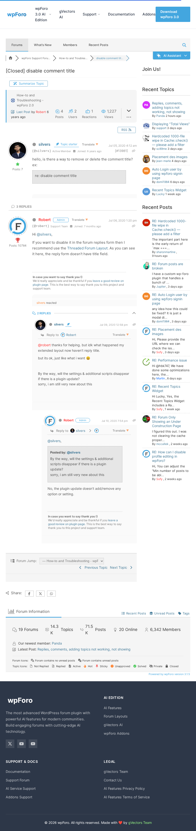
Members (70, 45)
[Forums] (10, 58)
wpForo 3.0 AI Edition (41, 14)
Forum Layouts (116, 716)
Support (90, 14)
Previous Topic (95, 567)
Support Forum (18, 780)
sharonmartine (165, 252)
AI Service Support (21, 788)
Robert (41, 112)
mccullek (162, 444)
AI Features (113, 708)
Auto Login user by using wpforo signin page (167, 173)
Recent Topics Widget (169, 190)
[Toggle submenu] (50, 14)
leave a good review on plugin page (83, 522)
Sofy (159, 352)
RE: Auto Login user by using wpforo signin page (169, 299)
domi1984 (162, 182)
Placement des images (169, 157)
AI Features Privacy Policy (124, 788)
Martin (160, 378)
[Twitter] (10, 743)
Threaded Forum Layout (87, 248)
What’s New (43, 45)
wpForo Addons (117, 733)
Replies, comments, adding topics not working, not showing (168, 107)
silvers (44, 144)
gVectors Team (116, 771)
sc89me (161, 148)
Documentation (121, 14)
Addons (149, 14)
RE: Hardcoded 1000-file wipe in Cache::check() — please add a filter (169, 227)
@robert (44, 345)
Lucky (160, 194)
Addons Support (19, 797)
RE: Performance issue (169, 360)
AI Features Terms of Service (127, 797)
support (161, 128)
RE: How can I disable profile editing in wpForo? (169, 456)
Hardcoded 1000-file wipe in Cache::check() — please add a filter (170, 140)
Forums (16, 45)
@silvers (44, 234)
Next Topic (119, 567)
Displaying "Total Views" (171, 124)
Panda (160, 116)
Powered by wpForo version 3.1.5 (169, 674)
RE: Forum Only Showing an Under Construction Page (166, 421)
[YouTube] (21, 743)
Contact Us (113, 780)
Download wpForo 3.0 (169, 14)
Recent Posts (98, 45)
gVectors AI (67, 14)
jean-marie (163, 161)
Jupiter (161, 286)
